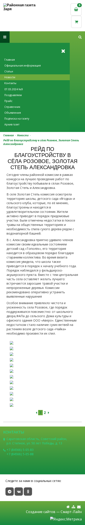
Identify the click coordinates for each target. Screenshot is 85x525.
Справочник (12, 107)
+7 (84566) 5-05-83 (20, 450)
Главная (9, 60)
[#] (80, 37)
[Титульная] (68, 506)
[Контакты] (79, 506)
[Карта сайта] (73, 506)
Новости (9, 77)
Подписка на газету (16, 118)
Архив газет (11, 124)
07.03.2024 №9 (13, 89)
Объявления (12, 113)
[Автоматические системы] (22, 7)
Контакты (10, 83)
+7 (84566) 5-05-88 (20, 454)
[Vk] (19, 491)
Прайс (8, 101)
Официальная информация (22, 65)
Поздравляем (13, 95)
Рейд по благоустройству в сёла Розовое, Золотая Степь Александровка (41, 142)
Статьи (8, 71)
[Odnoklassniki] (28, 491)
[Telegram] (9, 491)
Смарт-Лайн (71, 511)
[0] (76, 22)
